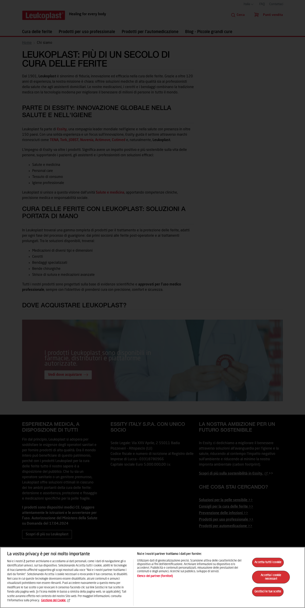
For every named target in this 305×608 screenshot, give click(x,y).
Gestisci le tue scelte (268, 591)
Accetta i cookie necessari (271, 577)
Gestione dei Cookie (53, 600)
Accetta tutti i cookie (268, 562)
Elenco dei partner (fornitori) (155, 576)
